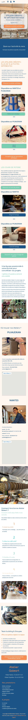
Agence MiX (17, 715)
